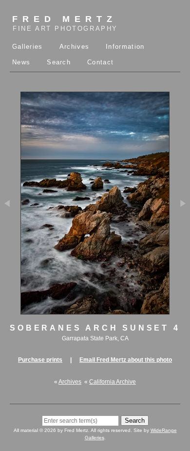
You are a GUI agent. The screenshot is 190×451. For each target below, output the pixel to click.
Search (59, 62)
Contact (100, 62)
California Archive (112, 381)
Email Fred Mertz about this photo (125, 359)
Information (125, 46)
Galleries (27, 46)
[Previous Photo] (10, 233)
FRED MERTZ (65, 23)
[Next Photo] (180, 233)
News (21, 62)
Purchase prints (40, 359)
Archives (74, 46)
